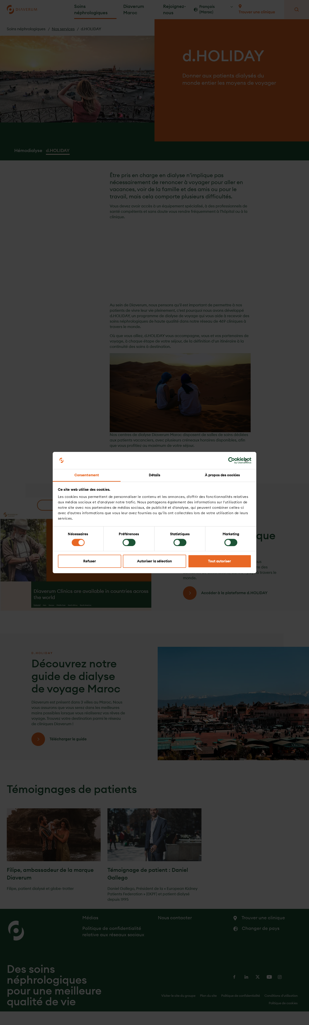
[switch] (129, 542)
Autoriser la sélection (154, 561)
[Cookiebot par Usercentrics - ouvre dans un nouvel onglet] (231, 460)
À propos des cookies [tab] (222, 475)
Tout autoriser (219, 561)
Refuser (89, 561)
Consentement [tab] (86, 475)
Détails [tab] (154, 475)
